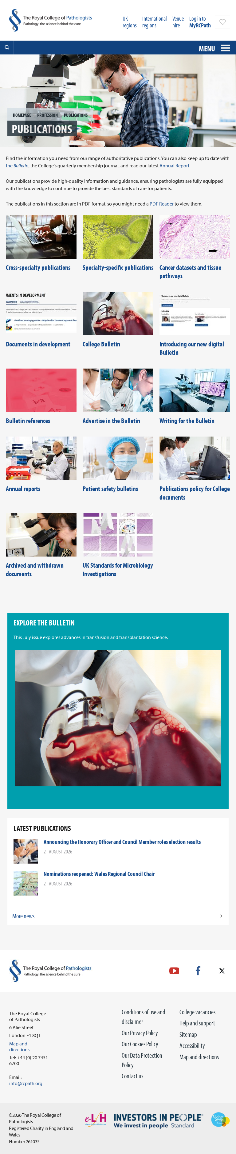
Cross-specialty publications (38, 267)
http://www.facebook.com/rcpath (198, 971)
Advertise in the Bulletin (111, 420)
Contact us (132, 1076)
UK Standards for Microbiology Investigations (118, 569)
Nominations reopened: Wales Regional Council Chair (99, 873)
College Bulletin (101, 344)
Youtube (174, 970)
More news (23, 916)
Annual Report (174, 165)
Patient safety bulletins (110, 488)
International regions (154, 21)
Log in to (200, 21)
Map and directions (199, 1056)
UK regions (130, 21)
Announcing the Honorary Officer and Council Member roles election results (122, 841)
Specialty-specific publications (118, 267)
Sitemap (188, 1034)
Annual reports (23, 488)
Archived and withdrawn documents (35, 569)
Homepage (22, 115)
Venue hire (178, 21)
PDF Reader (162, 204)
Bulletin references (28, 420)
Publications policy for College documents (194, 492)
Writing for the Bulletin (186, 420)
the (17, 165)
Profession (47, 115)
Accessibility (192, 1045)
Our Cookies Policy (140, 1044)
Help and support (197, 1023)
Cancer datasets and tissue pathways (190, 271)
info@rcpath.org (25, 1083)
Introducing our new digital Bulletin (191, 348)
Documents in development (38, 344)
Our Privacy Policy (140, 1032)
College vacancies (197, 1012)
